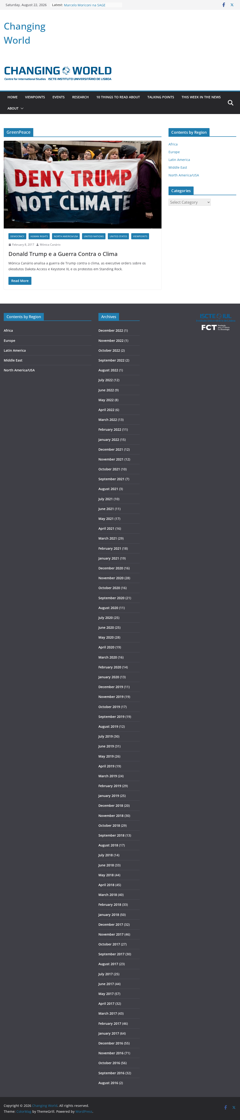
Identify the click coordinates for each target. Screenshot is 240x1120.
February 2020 (109, 667)
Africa (173, 144)
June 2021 (106, 509)
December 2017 (110, 924)
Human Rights (39, 236)
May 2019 (106, 756)
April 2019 (106, 766)
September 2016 (111, 1073)
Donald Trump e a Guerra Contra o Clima (63, 254)
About (13, 108)
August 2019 (108, 726)
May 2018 (106, 875)
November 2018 (111, 815)
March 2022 (107, 419)
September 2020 (111, 598)
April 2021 (106, 528)
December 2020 (110, 568)
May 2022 (106, 400)
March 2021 (107, 538)
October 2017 (109, 944)
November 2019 (111, 696)
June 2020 (106, 627)
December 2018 (110, 805)
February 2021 (109, 548)
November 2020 (111, 578)
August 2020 (108, 608)
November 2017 (111, 934)
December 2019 (110, 687)
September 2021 (111, 479)
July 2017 (105, 974)
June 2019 (106, 746)
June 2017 (106, 984)
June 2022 (106, 390)
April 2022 (106, 410)
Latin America (179, 159)
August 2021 (108, 489)
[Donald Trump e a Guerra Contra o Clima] (82, 185)
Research (80, 97)
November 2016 (111, 1053)
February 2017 (109, 1023)
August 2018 (108, 845)
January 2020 (108, 677)
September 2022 (111, 360)
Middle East (178, 167)
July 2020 (105, 617)
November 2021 (111, 459)
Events (58, 97)
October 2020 (109, 588)
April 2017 (106, 1003)
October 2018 (109, 825)
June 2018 (106, 865)
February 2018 (109, 904)
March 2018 (107, 894)
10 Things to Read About (118, 97)
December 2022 (110, 330)
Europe (174, 152)
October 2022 (109, 350)
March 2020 (107, 657)
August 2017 (108, 964)
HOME (13, 97)
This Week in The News (201, 97)
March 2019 (107, 776)
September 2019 (111, 716)
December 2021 (110, 449)
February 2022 (109, 429)
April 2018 (106, 885)
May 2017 (106, 993)
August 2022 (108, 370)
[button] (21, 108)
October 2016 (109, 1063)
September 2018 (111, 835)
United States (118, 236)
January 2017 (108, 1033)
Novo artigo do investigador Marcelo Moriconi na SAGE (85, 7)
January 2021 (108, 558)
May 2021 (106, 518)
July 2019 (105, 736)
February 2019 (109, 786)
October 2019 (109, 707)
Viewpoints (35, 97)
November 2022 (111, 340)
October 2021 (109, 469)
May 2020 (106, 637)
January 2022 (108, 439)
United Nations (94, 236)
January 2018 (108, 914)
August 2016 (108, 1083)
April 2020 (106, 647)
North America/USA (66, 236)
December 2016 (110, 1043)
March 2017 (107, 1013)
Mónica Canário (50, 245)
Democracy (17, 236)
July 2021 (105, 499)
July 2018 (105, 855)
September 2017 (111, 954)
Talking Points (160, 97)
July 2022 (105, 380)
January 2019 (108, 795)
